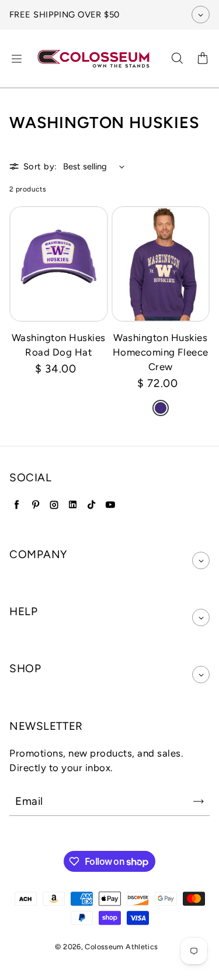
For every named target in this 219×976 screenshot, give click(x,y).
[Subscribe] (198, 801)
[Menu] (16, 59)
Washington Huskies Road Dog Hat (59, 345)
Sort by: (40, 166)
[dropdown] (201, 560)
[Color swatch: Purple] (160, 408)
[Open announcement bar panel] (201, 14)
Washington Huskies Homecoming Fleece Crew (160, 352)
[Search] (177, 59)
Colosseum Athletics (121, 946)
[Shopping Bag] (203, 59)
